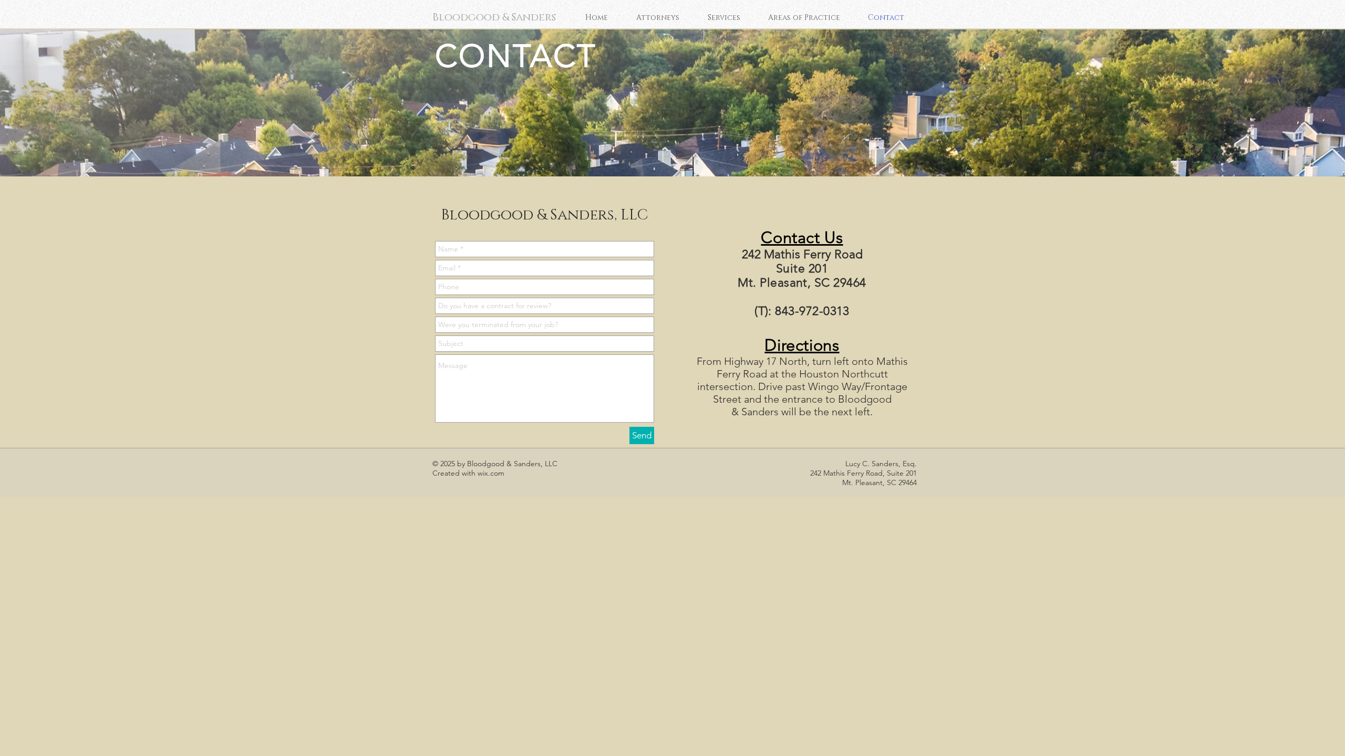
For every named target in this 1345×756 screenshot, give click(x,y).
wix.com (491, 473)
